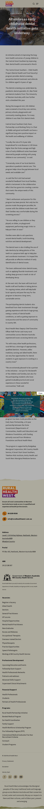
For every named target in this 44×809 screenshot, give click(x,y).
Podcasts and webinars (10, 676)
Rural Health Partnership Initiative (15, 713)
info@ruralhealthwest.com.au (20, 519)
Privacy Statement (8, 761)
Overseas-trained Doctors (11, 639)
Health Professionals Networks (13, 672)
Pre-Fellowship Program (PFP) (13, 731)
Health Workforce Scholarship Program (16, 727)
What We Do (30, 13)
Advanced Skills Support (11, 680)
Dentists (5, 610)
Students (5, 698)
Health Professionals (9, 694)
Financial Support (9, 690)
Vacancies (6, 598)
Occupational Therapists (11, 635)
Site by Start (6, 772)
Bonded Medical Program (11, 716)
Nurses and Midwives (10, 632)
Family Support (8, 724)
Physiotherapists (8, 643)
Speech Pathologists (9, 650)
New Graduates (8, 628)
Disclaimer (5, 767)
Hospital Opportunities (10, 621)
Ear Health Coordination (11, 720)
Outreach (5, 741)
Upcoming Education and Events (14, 665)
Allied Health (7, 606)
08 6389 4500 (12, 513)
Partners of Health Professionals (14, 702)
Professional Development (13, 660)
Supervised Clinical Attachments (14, 683)
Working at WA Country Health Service (16, 654)
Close (40, 393)
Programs (6, 708)
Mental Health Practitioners (12, 624)
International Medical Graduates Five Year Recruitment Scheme (17, 736)
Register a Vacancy (9, 602)
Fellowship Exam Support (11, 669)
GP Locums (6, 617)
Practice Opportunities (10, 647)
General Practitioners (10, 613)
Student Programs (16, 13)
